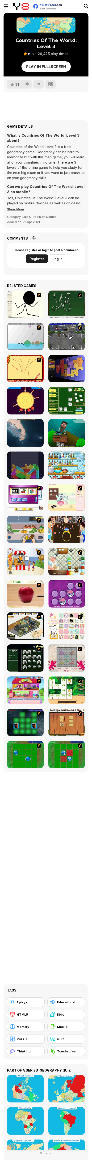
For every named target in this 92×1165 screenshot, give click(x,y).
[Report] (38, 84)
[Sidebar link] (6, 6)
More (44, 1153)
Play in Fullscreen (46, 66)
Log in (58, 259)
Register (36, 259)
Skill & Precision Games (39, 217)
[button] (15, 209)
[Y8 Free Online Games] (21, 6)
